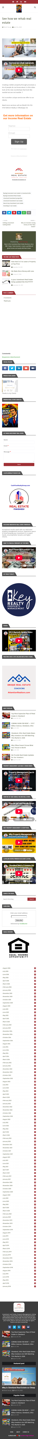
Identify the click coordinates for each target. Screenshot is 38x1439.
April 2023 (19, 1094)
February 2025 (19, 1025)
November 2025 (19, 996)
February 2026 (19, 987)
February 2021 (19, 1176)
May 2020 (19, 1204)
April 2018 (19, 1283)
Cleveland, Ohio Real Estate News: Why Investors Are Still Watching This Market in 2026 (23, 735)
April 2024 (19, 1056)
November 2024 (19, 1034)
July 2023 (19, 1084)
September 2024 (19, 1040)
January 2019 (19, 1255)
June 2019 (19, 1239)
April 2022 (19, 1132)
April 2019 (19, 1245)
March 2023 (19, 1097)
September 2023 (19, 1078)
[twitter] (17, 2)
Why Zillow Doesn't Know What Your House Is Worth (22, 746)
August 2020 (19, 1195)
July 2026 (19, 971)
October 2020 (19, 1188)
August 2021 (19, 1157)
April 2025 (19, 1018)
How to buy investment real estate (13, 203)
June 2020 (19, 1201)
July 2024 (19, 1047)
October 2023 (19, 1075)
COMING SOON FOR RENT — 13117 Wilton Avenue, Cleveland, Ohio (22, 724)
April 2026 (19, 981)
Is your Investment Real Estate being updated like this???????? (22, 281)
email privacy (23, 148)
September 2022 (19, 1116)
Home (11, 1432)
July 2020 (19, 1198)
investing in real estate (10, 206)
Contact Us (26, 1432)
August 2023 (19, 1081)
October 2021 (19, 1151)
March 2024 (19, 1059)
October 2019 (19, 1226)
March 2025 (19, 1021)
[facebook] (13, 2)
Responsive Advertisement (11, 357)
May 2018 (19, 1280)
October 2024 (19, 1037)
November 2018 (19, 1261)
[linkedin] (21, 2)
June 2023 (19, 1088)
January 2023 (19, 1103)
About (18, 1432)
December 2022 (19, 1107)
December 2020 (19, 1182)
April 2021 (19, 1170)
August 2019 (19, 1233)
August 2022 (19, 1119)
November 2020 (19, 1185)
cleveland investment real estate (13, 201)
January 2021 (19, 1179)
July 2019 (19, 1236)
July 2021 (19, 1160)
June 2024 (19, 1050)
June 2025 (19, 1012)
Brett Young (7, 27)
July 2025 (19, 1009)
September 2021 (19, 1154)
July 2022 (19, 1122)
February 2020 (19, 1214)
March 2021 (19, 1173)
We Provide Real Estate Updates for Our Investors (22, 756)
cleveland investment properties (12, 198)
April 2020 (19, 1207)
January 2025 (19, 1028)
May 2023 (19, 1091)
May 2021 (19, 1166)
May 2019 (19, 1242)
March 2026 (19, 984)
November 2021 (19, 1148)
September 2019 (19, 1229)
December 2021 (19, 1144)
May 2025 (19, 1015)
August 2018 (19, 1270)
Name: (12, 126)
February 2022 (19, 1138)
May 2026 (19, 977)
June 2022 (19, 1125)
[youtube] (26, 368)
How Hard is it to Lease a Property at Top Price (23, 263)
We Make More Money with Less (22, 271)
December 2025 (19, 993)
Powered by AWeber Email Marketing (19, 155)
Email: (11, 133)
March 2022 (19, 1135)
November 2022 (19, 1110)
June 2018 (19, 1277)
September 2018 (19, 1267)
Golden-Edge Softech (27, 1435)
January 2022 (19, 1141)
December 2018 (19, 1258)
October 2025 (19, 999)
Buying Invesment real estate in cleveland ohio (17, 193)
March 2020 (19, 1211)
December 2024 (19, 1031)
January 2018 (19, 1286)
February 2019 (19, 1251)
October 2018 (19, 1264)
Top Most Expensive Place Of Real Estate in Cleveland (23, 715)
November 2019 (19, 1223)
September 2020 (19, 1192)
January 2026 (19, 990)
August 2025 (19, 1006)
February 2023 (19, 1100)
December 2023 (19, 1069)
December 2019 (19, 1220)
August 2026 (19, 968)
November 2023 (19, 1072)
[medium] (25, 2)
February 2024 (19, 1062)
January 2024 (19, 1066)
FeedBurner (23, 924)
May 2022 (19, 1129)
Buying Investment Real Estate (12, 195)
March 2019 (19, 1248)
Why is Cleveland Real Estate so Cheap (18, 1387)
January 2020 (19, 1217)
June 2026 (19, 974)
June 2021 (19, 1163)
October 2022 (19, 1113)
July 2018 (19, 1274)
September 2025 (19, 1003)
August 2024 (19, 1044)
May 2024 (19, 1053)
